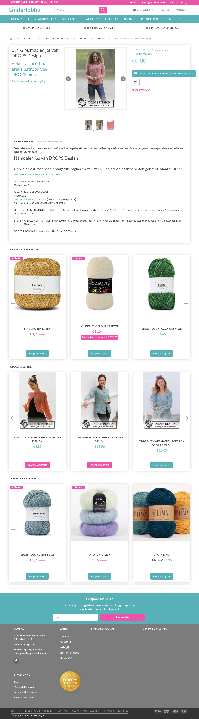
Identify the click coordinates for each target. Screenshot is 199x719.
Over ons (173, 2)
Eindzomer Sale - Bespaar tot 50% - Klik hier (34, 1)
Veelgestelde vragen (24, 687)
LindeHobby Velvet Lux (37, 554)
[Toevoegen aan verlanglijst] (136, 82)
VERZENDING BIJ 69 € (168, 28)
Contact (133, 2)
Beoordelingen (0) (50, 141)
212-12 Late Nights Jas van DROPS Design (37, 439)
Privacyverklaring (116, 711)
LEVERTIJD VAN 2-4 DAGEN (101, 28)
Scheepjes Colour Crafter (99, 326)
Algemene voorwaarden (86, 711)
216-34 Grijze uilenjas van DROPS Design (99, 439)
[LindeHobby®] (25, 9)
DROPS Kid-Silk (99, 554)
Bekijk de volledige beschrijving (29, 81)
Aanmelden (123, 617)
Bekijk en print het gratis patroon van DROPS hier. (30, 69)
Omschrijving (23, 141)
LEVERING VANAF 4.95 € (38, 28)
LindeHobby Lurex (37, 328)
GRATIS (153, 28)
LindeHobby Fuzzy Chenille (162, 328)
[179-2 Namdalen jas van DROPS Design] (96, 79)
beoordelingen (160, 50)
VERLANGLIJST (146, 10)
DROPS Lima (161, 554)
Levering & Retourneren (153, 2)
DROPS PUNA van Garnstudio (30, 199)
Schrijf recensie (143, 53)
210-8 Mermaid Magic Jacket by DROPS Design (161, 443)
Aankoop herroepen (24, 697)
